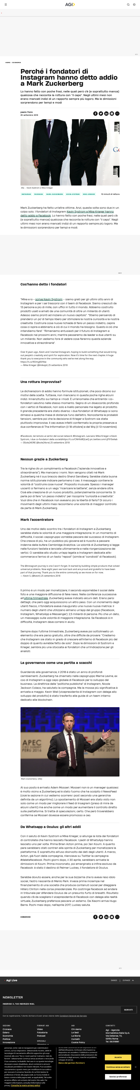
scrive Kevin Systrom (48, 299)
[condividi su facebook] (95, 113)
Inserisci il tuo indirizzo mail (19, 1004)
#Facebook (26, 435)
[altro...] (117, 113)
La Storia (75, 1036)
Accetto (118, 1057)
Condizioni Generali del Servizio (73, 1016)
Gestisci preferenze (118, 1076)
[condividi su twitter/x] (101, 113)
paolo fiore (27, 112)
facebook (38, 194)
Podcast (41, 1036)
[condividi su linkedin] (106, 113)
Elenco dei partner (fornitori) (72, 1063)
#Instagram (79, 435)
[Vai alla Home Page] (70, 4)
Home (7, 62)
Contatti (75, 1039)
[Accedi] (134, 4)
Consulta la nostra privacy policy (25, 1085)
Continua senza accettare (118, 1067)
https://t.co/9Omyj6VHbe (33, 361)
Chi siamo (76, 1029)
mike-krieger (89, 194)
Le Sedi (75, 1032)
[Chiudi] (136, 1067)
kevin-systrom (73, 194)
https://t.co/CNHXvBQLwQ (75, 439)
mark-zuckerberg (54, 194)
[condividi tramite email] (112, 113)
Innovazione (9, 1042)
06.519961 (114, 1041)
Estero (6, 1032)
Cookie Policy (78, 1042)
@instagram (31, 565)
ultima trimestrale (36, 598)
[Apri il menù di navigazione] (5, 4)
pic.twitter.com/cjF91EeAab (103, 439)
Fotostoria (42, 1032)
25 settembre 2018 (58, 365)
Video (40, 1029)
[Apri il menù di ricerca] (128, 4)
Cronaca (7, 1029)
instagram (26, 194)
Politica (6, 1039)
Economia (16, 62)
